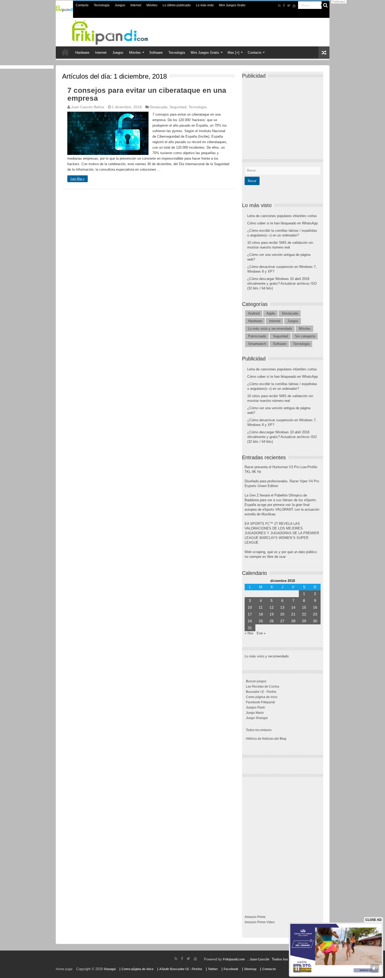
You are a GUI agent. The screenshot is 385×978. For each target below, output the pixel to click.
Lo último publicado (177, 5)
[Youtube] (294, 5)
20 (282, 614)
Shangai (110, 969)
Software (156, 53)
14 (293, 607)
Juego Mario (255, 713)
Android (254, 313)
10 (250, 607)
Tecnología (101, 5)
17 (250, 614)
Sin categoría (305, 336)
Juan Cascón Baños (87, 107)
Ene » (261, 633)
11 (261, 607)
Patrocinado (257, 336)
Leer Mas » (77, 179)
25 (261, 621)
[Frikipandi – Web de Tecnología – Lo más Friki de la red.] (116, 31)
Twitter (213, 969)
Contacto (82, 5)
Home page (64, 969)
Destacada (158, 107)
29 (304, 621)
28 (293, 621)
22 (304, 614)
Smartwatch (257, 344)
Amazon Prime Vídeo (260, 922)
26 (272, 621)
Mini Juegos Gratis (232, 5)
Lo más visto (205, 5)
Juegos (120, 5)
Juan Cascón (259, 959)
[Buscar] (325, 5)
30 (315, 621)
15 (304, 607)
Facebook (231, 969)
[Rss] (279, 5)
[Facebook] (283, 5)
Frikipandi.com (234, 959)
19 (272, 614)
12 (272, 607)
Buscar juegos (256, 681)
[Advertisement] (284, 114)
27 (282, 621)
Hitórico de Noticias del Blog (266, 739)
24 (250, 621)
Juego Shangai (257, 718)
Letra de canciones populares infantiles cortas (282, 216)
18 (261, 614)
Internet (135, 5)
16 (315, 607)
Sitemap (250, 969)
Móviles (151, 5)
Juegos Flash (255, 707)
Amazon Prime (255, 917)
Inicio (65, 51)
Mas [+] (233, 53)
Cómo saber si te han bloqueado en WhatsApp (282, 223)
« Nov (249, 633)
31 (250, 628)
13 (282, 607)
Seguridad (177, 107)
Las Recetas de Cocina (262, 686)
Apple (270, 313)
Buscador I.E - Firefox (261, 692)
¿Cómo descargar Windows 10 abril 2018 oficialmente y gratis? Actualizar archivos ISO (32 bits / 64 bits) (282, 283)
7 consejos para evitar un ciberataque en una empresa (146, 94)
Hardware (82, 53)
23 (315, 614)
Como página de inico (261, 697)
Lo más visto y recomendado (270, 329)
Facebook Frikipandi (260, 702)
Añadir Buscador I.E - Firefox (180, 969)
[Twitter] (289, 5)
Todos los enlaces (259, 730)
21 (293, 614)
